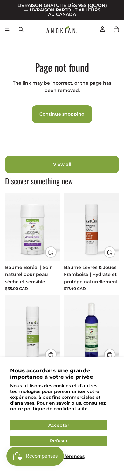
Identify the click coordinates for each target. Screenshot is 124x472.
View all (62, 164)
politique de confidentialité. (56, 409)
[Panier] (116, 29)
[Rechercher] (21, 29)
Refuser (59, 441)
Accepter (58, 425)
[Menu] (7, 29)
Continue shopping (62, 114)
